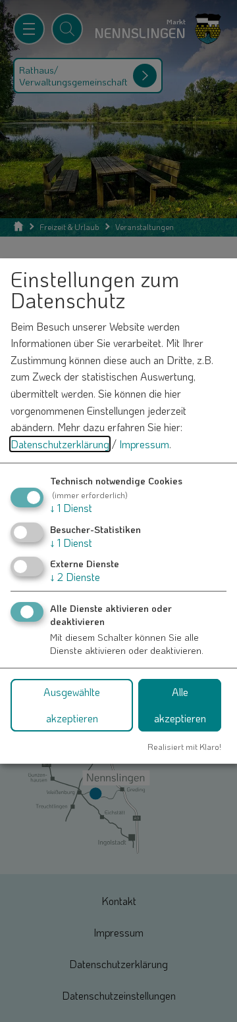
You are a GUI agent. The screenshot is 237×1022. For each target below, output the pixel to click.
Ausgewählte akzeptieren (71, 705)
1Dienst (71, 508)
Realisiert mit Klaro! (184, 746)
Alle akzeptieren (180, 705)
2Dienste (75, 577)
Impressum (144, 444)
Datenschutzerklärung (60, 444)
